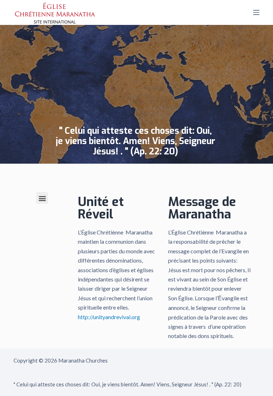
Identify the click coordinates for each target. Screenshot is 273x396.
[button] (42, 198)
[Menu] (256, 12)
